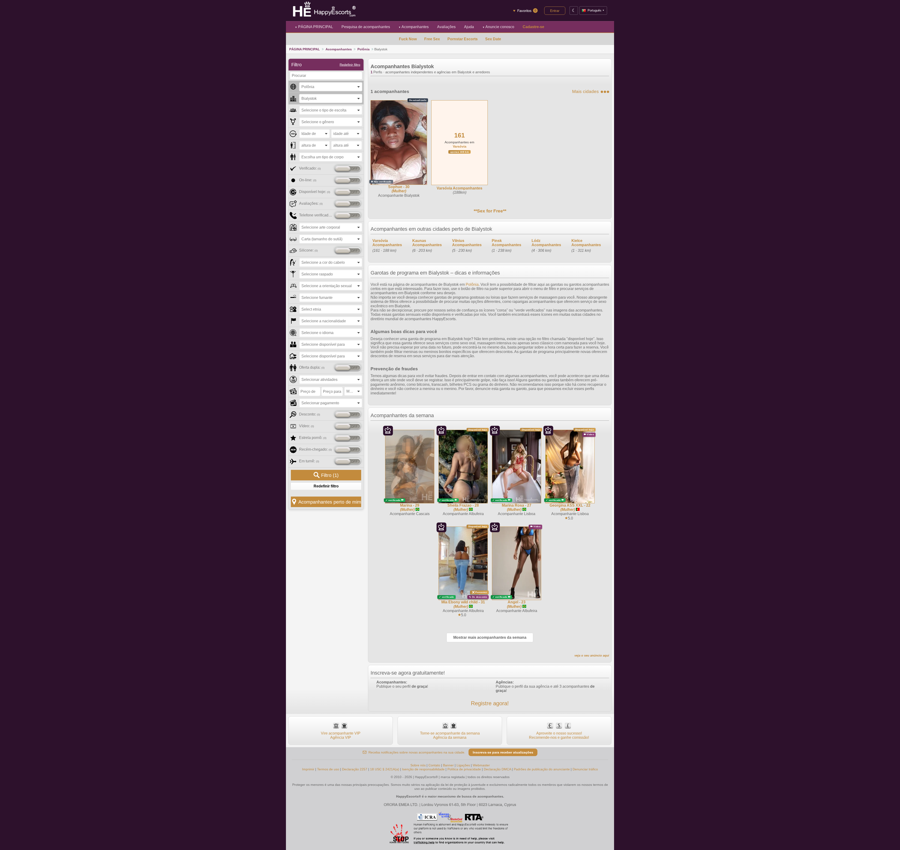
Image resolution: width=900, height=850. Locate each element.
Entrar (554, 11)
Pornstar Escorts (462, 39)
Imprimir (308, 769)
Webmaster (481, 765)
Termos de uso (328, 769)
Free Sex (432, 39)
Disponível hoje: (314, 192)
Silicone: (308, 250)
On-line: (307, 180)
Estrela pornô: (312, 438)
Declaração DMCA (497, 769)
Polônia (363, 49)
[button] (330, 86)
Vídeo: (306, 426)
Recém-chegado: (315, 449)
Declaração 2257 (354, 769)
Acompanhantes (413, 27)
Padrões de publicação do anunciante (542, 769)
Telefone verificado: (316, 215)
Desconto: (309, 414)
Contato (434, 765)
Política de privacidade (464, 769)
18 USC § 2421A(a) (384, 769)
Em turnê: (309, 461)
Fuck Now (408, 39)
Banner (448, 765)
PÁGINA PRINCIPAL (314, 27)
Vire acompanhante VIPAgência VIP (340, 735)
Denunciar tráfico (585, 769)
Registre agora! (490, 703)
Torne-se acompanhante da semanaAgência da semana (450, 735)
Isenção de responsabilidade (423, 769)
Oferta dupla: (312, 367)
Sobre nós (418, 765)
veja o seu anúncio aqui (591, 655)
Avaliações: (311, 203)
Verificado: (310, 168)
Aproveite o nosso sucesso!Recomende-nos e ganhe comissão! (559, 735)
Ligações (463, 765)
